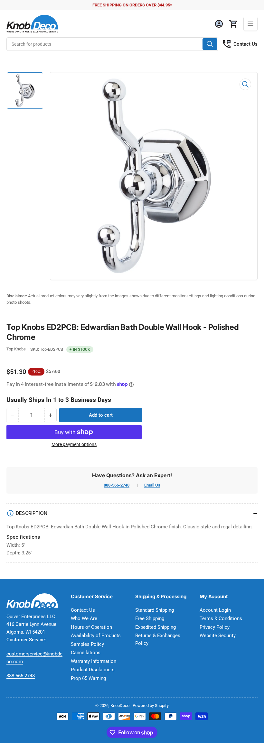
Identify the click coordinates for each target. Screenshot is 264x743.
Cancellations (85, 652)
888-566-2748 (116, 485)
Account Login (215, 610)
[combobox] (112, 44)
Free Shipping (149, 618)
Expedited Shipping (155, 627)
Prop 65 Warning (88, 678)
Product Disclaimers (93, 670)
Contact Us (245, 44)
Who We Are (84, 618)
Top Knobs (16, 349)
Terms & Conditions (221, 618)
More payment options (74, 444)
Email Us (152, 485)
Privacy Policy (215, 627)
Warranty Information (93, 661)
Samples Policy (87, 644)
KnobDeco (119, 705)
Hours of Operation (91, 627)
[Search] (210, 44)
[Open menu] (250, 24)
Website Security (218, 635)
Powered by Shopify (151, 705)
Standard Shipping (154, 610)
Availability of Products (96, 635)
